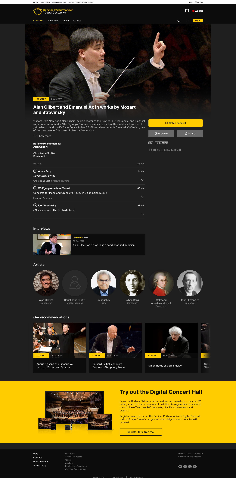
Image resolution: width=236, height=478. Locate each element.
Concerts (38, 20)
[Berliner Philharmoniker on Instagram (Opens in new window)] (195, 466)
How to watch (40, 461)
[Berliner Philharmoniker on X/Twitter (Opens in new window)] (190, 466)
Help (191, 2)
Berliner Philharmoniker (41, 2)
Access (77, 20)
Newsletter (70, 453)
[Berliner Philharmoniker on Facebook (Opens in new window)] (185, 466)
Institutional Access (73, 456)
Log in (197, 20)
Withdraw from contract (75, 469)
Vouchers (69, 463)
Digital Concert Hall (59, 2)
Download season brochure (190, 453)
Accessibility (40, 465)
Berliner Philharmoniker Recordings (80, 2)
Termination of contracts (76, 466)
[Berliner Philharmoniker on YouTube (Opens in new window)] (180, 466)
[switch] (142, 179)
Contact (37, 457)
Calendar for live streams (189, 456)
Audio (66, 20)
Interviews (53, 20)
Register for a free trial (140, 432)
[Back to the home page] (53, 11)
